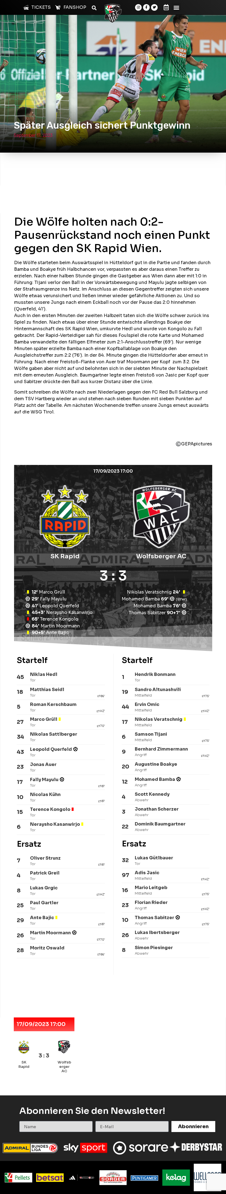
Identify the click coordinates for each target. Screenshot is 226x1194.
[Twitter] (154, 7)
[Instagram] (138, 7)
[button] (176, 7)
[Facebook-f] (146, 7)
